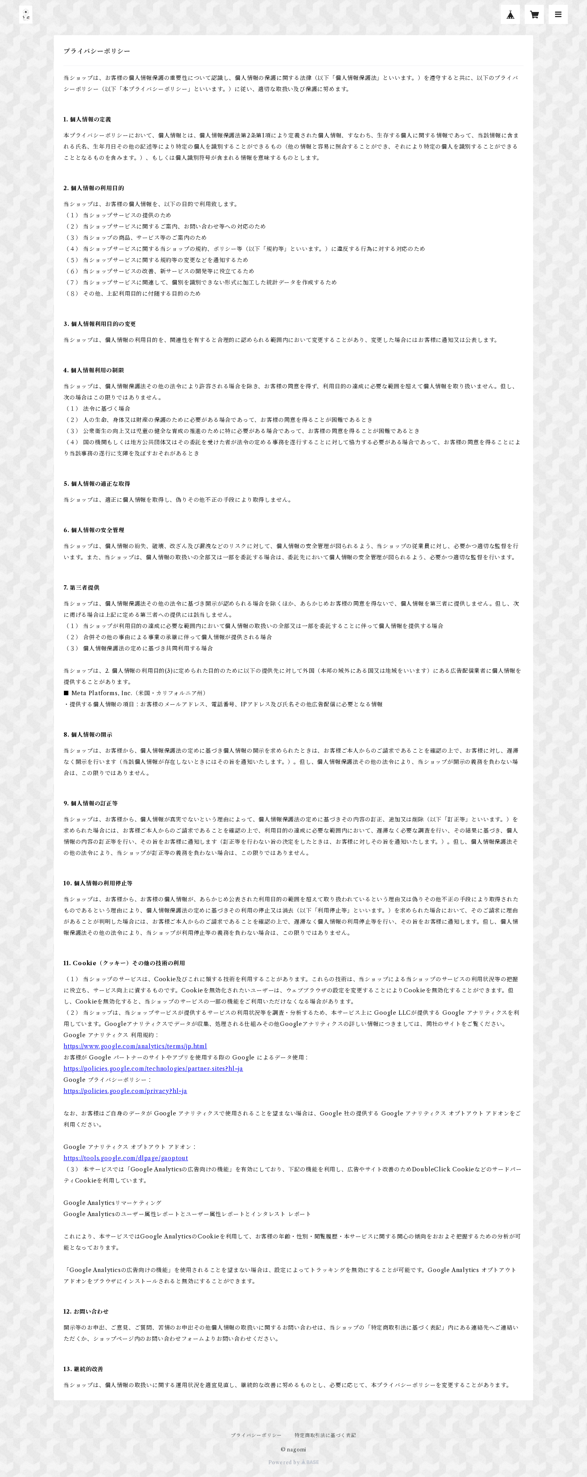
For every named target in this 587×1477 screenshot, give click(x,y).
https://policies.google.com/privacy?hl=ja (125, 1091)
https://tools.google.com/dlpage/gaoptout (125, 1158)
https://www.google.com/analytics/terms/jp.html (135, 1046)
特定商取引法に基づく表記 (325, 1435)
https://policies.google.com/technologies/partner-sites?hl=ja (153, 1068)
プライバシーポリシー (256, 1435)
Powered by (284, 1462)
